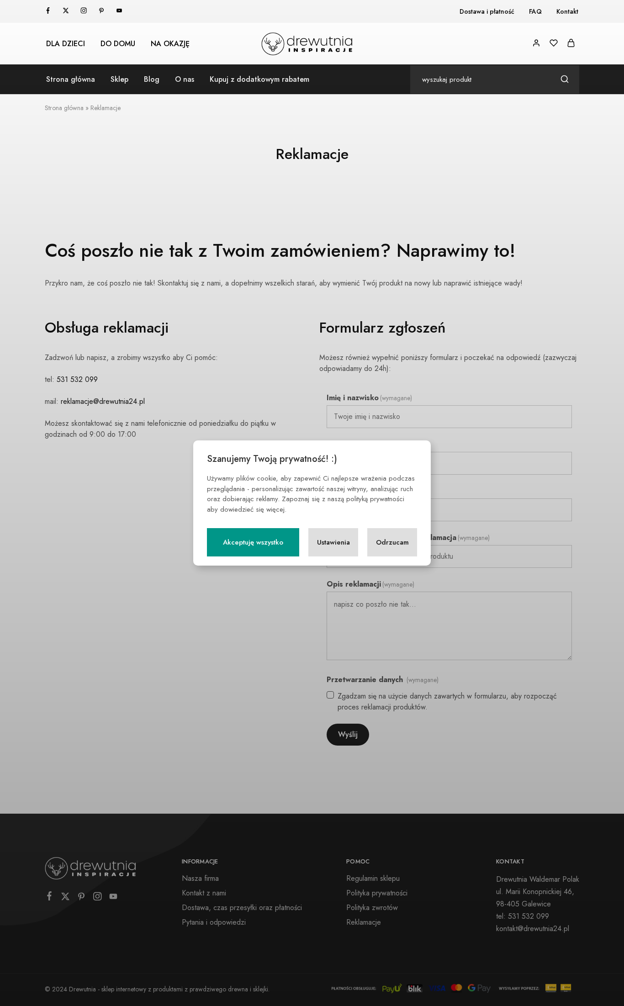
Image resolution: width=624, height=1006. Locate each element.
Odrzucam (392, 542)
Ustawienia (333, 542)
